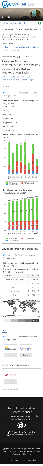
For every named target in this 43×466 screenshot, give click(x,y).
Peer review (8, 29)
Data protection (29, 460)
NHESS (28, 4)
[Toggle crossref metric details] (10, 348)
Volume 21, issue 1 (17, 23)
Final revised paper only (27, 93)
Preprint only (10, 96)
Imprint (18, 460)
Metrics (19, 29)
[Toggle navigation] (38, 4)
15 (10, 355)
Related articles (31, 29)
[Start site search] (39, 23)
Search (26, 355)
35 (10, 381)
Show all (8, 93)
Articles (5, 23)
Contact (9, 460)
